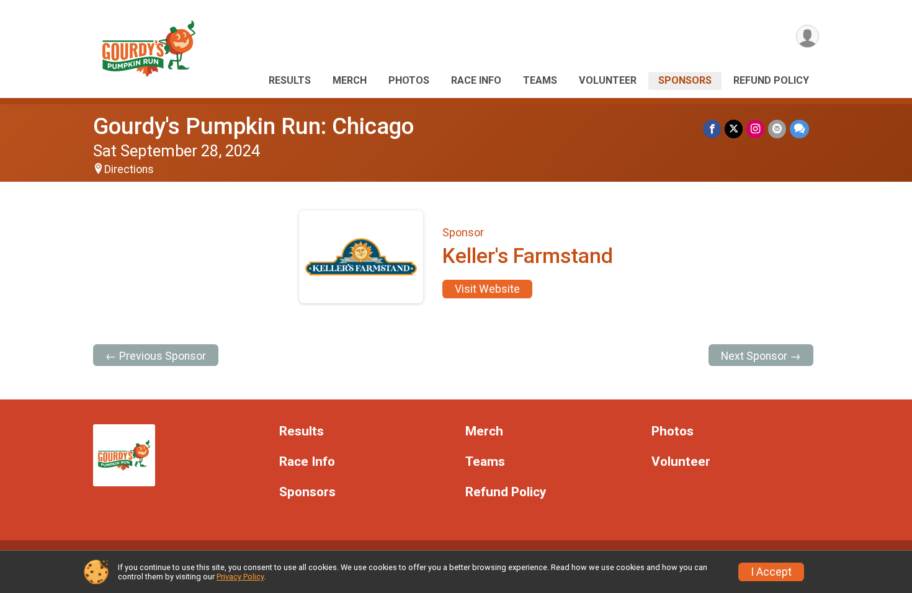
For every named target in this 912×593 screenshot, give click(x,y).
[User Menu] (807, 36)
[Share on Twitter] (734, 129)
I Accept (771, 572)
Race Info (476, 80)
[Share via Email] (777, 129)
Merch (350, 80)
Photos (408, 80)
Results (290, 80)
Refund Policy (771, 80)
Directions (129, 169)
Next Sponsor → (761, 356)
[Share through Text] (799, 129)
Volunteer (608, 80)
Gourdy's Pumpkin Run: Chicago (253, 126)
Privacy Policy (240, 576)
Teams (540, 80)
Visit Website (487, 289)
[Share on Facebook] (712, 129)
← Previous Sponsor (155, 356)
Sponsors (685, 80)
